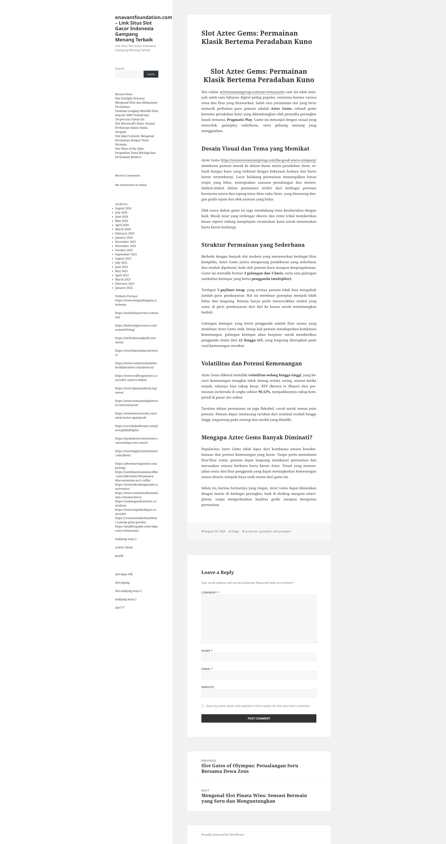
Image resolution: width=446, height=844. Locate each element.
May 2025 (121, 271)
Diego (235, 531)
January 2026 (124, 237)
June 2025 (121, 267)
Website (207, 687)
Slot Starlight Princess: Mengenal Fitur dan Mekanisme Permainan (136, 102)
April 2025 (122, 275)
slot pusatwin (282, 531)
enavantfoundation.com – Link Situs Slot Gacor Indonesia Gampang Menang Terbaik (143, 28)
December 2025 (125, 242)
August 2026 (123, 208)
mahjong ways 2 (126, 539)
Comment (210, 592)
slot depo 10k (124, 574)
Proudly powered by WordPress (222, 835)
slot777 (120, 608)
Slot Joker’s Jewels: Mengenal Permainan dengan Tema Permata (134, 140)
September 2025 (126, 254)
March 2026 (123, 229)
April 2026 (122, 225)
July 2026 (121, 212)
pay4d (119, 556)
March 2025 (123, 279)
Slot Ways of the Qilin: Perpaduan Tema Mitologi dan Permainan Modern (135, 153)
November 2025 (125, 246)
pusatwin (265, 531)
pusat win (251, 531)
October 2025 (124, 250)
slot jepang (122, 582)
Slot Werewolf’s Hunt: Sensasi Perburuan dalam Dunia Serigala (135, 128)
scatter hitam (124, 547)
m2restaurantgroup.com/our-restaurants (252, 92)
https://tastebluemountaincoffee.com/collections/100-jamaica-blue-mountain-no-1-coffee (136, 476)
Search (119, 68)
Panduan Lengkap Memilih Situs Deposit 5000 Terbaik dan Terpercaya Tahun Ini (136, 115)
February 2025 (124, 284)
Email (207, 669)
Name (207, 651)
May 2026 (121, 221)
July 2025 (121, 263)
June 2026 (121, 217)
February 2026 (124, 233)
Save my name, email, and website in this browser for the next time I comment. (258, 706)
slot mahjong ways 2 (128, 591)
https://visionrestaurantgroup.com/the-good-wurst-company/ (268, 160)
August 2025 (123, 258)
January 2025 (124, 288)
